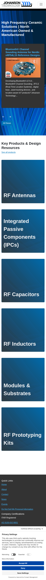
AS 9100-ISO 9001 (9, 523)
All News (7, 123)
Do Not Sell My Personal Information (17, 509)
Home (4, 484)
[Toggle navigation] (41, 4)
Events (4, 504)
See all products (8, 152)
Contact (4, 494)
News (4, 499)
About (4, 489)
